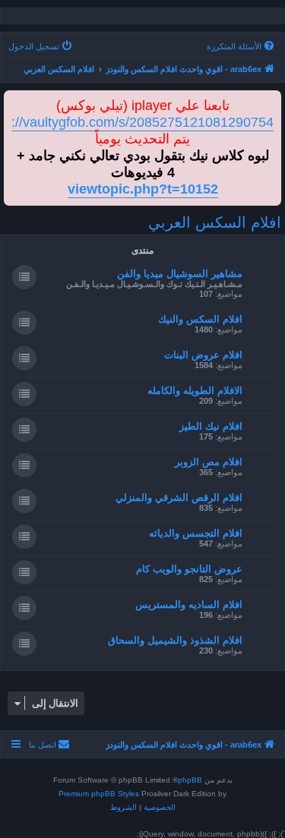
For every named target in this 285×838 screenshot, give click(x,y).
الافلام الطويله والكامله (194, 390)
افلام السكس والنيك (200, 319)
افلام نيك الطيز (210, 426)
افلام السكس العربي (214, 222)
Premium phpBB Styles (99, 793)
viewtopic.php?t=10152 (143, 189)
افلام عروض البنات (203, 355)
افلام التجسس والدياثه (195, 533)
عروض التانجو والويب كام (189, 569)
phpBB (190, 780)
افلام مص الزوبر (208, 462)
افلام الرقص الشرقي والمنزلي (179, 497)
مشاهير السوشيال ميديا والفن (179, 273)
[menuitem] (242, 46)
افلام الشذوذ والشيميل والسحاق (175, 640)
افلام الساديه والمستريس (188, 604)
